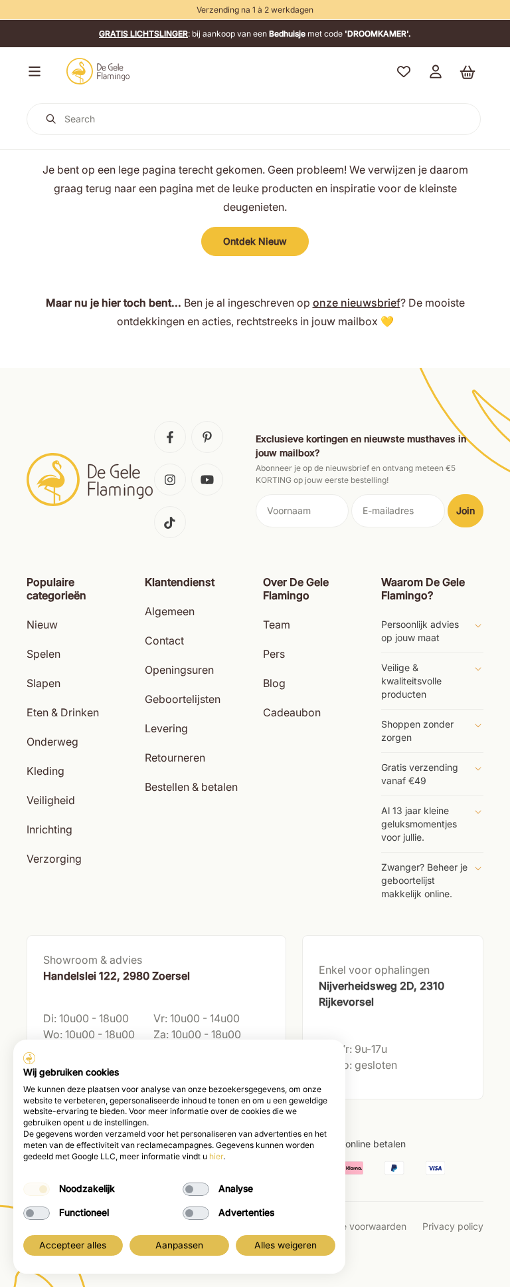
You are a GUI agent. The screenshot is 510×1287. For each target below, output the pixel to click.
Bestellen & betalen (191, 786)
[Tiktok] (170, 522)
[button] (32, 71)
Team (276, 624)
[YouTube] (207, 480)
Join (465, 510)
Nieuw (42, 624)
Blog (274, 683)
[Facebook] (170, 437)
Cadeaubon (292, 712)
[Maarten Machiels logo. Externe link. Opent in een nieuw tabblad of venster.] (29, 1058)
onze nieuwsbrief (356, 302)
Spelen (43, 653)
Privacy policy (452, 1226)
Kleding (45, 771)
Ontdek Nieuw (255, 241)
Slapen (43, 683)
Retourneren (175, 757)
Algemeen (170, 611)
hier (216, 1156)
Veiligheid (51, 800)
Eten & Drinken (63, 712)
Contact (164, 640)
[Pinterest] (207, 437)
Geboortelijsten (182, 699)
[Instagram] (170, 480)
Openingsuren (179, 669)
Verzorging (54, 858)
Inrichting (49, 829)
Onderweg (52, 741)
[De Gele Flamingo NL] (98, 71)
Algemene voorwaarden (354, 1226)
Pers (274, 653)
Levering (166, 728)
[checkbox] (36, 1189)
